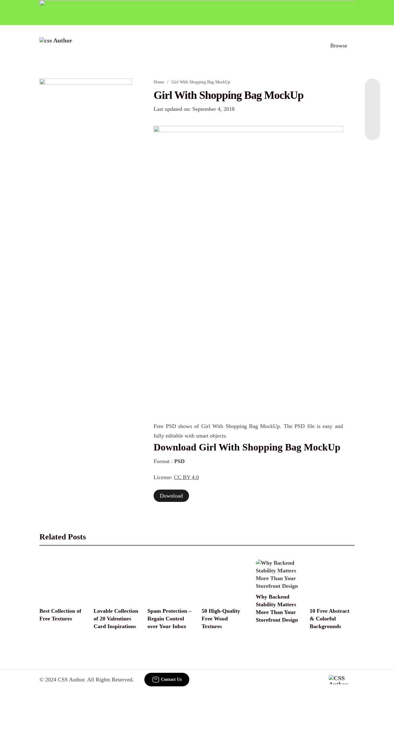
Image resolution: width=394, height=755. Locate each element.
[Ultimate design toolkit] (248, 200)
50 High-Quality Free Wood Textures (221, 618)
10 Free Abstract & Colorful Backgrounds (329, 618)
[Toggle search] (312, 45)
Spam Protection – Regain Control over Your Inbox (169, 618)
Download (171, 496)
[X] (372, 127)
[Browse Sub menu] (352, 45)
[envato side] (85, 170)
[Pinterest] (372, 115)
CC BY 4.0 (186, 477)
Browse (338, 45)
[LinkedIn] (372, 103)
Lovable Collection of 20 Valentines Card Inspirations (116, 618)
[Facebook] (372, 90)
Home (159, 82)
